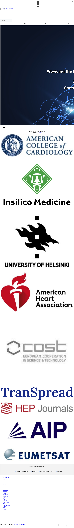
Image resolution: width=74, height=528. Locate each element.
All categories (5, 496)
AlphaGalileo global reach (7, 477)
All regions (5, 484)
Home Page (40, 132)
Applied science (6, 502)
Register (4, 482)
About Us (4, 506)
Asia (3, 486)
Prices (4, 507)
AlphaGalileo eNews (6, 505)
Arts (3, 501)
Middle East (5, 491)
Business (4, 503)
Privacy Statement (21, 524)
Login (4, 481)
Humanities (5, 500)
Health (4, 498)
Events (4, 510)
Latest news (5, 478)
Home (4, 476)
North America (5, 492)
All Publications (6, 479)
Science (4, 497)
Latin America (5, 490)
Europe (4, 489)
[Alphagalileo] (3, 9)
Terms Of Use (15, 524)
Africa (4, 485)
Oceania (4, 493)
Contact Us (5, 509)
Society (4, 499)
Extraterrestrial (5, 494)
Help (4, 508)
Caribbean (5, 487)
